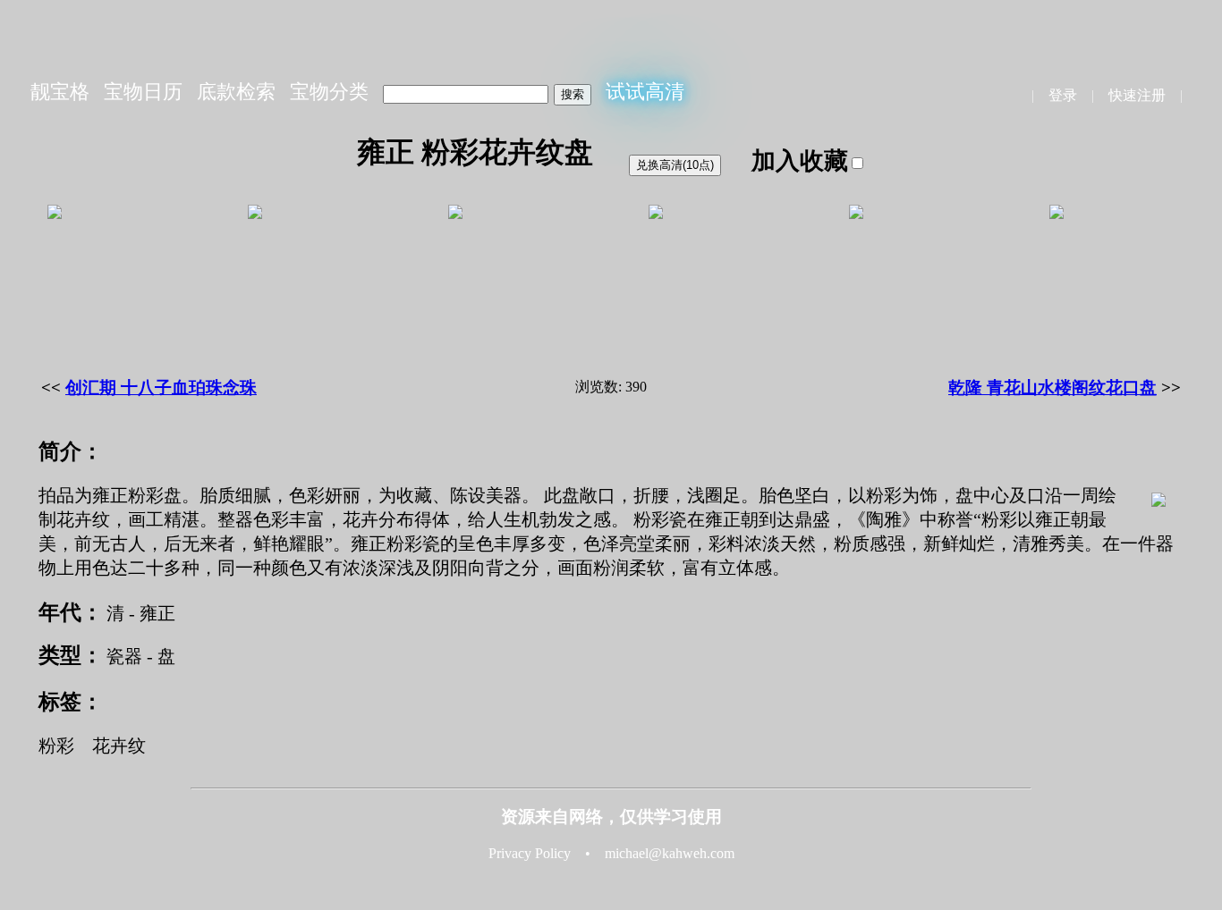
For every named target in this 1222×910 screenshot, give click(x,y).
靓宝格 (59, 91)
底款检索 (236, 91)
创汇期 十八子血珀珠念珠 (161, 387)
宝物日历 (143, 91)
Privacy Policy (529, 853)
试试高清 (645, 91)
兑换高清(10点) (675, 165)
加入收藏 (799, 160)
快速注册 (1137, 95)
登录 (1062, 95)
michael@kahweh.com (669, 853)
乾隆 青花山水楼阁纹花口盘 (1052, 387)
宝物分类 (329, 91)
